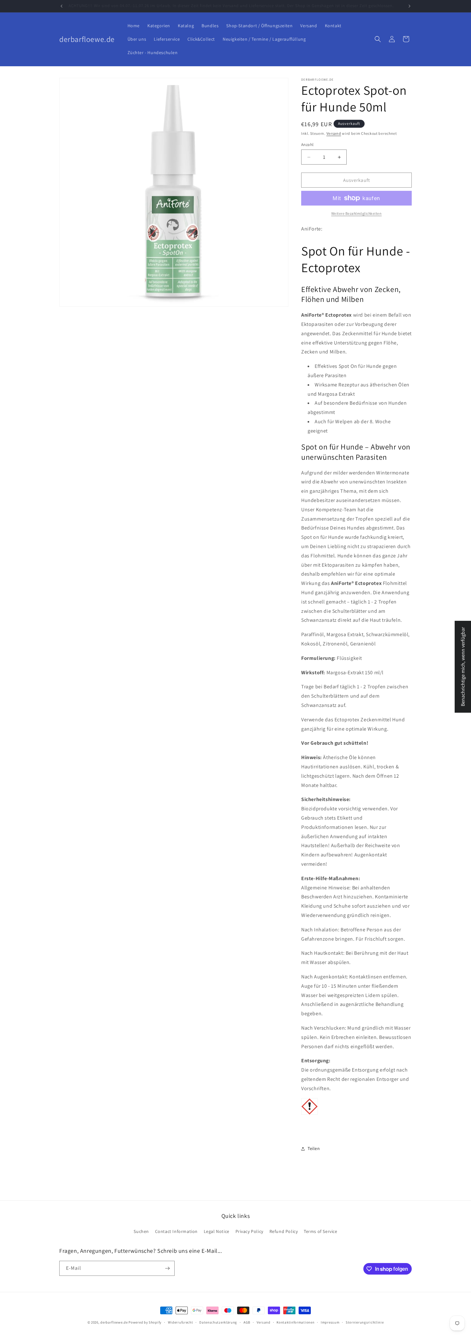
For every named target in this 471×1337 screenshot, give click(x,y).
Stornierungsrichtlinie (365, 1322)
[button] (378, 39)
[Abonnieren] (167, 1268)
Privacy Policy (249, 1231)
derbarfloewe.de (114, 1322)
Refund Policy (283, 1231)
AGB (247, 1322)
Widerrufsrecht (180, 1322)
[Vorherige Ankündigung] (61, 6)
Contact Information (176, 1231)
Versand (333, 133)
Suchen (141, 1231)
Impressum (330, 1322)
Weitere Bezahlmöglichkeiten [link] (356, 213)
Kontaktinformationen (295, 1322)
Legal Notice (216, 1231)
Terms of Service (320, 1231)
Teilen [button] (314, 1148)
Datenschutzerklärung (218, 1322)
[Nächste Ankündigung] (409, 6)
